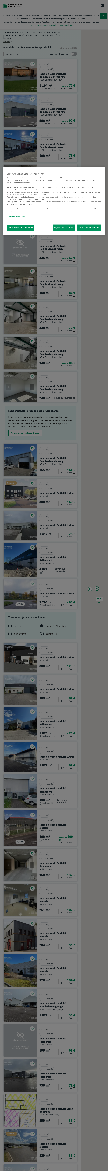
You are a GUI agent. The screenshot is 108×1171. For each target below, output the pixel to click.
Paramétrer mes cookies (20, 228)
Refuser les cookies (63, 228)
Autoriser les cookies (89, 228)
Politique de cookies (16, 216)
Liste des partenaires (15, 220)
